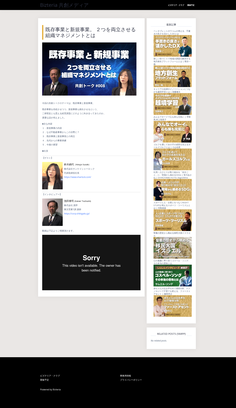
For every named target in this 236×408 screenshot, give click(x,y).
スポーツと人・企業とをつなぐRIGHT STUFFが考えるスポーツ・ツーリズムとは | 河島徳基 (172, 205)
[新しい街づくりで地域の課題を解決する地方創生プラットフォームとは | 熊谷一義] (173, 76)
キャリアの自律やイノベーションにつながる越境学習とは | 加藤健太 (172, 90)
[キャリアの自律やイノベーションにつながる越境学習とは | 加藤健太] (173, 104)
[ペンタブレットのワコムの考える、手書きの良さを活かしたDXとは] (173, 46)
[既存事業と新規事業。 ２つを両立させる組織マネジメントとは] (89, 68)
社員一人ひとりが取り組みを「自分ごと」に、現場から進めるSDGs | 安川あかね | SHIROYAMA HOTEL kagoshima (173, 175)
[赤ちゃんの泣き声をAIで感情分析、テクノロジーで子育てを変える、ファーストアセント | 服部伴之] (173, 306)
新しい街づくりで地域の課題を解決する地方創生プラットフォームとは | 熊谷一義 (172, 61)
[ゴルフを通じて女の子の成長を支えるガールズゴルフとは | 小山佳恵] (173, 159)
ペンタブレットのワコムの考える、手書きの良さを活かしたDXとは (172, 32)
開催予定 (190, 5)
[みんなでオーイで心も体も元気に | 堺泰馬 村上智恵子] (173, 132)
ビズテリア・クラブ (176, 5)
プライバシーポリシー (131, 379)
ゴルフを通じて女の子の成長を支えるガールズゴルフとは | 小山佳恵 (172, 146)
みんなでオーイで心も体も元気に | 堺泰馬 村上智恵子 (172, 118)
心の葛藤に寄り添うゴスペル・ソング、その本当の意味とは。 (172, 262)
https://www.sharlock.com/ (77, 177)
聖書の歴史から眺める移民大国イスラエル (172, 234)
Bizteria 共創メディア (64, 5)
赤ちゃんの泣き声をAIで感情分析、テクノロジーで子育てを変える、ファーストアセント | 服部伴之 (172, 291)
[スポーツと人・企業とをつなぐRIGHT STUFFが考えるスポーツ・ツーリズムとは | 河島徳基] (173, 220)
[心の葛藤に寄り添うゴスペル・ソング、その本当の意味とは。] (173, 275)
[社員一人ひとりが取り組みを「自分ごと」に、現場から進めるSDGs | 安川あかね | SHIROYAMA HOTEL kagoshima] (173, 190)
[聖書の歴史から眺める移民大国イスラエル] (173, 248)
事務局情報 (125, 375)
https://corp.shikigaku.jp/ (77, 213)
